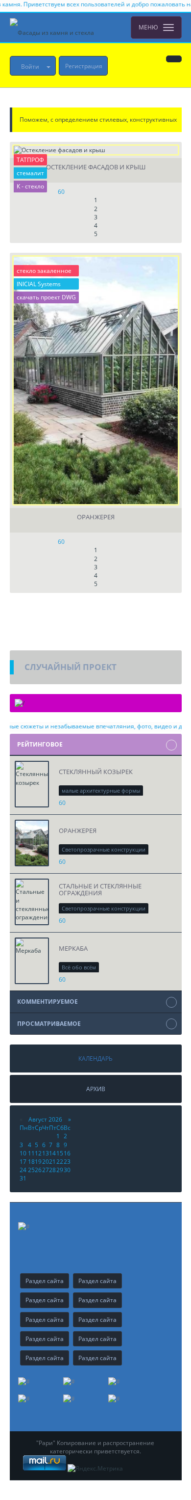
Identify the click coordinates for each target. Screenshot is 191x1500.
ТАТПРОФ (30, 160)
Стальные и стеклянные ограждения (100, 889)
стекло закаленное (44, 271)
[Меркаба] (32, 961)
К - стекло (30, 186)
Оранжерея (96, 517)
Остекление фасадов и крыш (95, 167)
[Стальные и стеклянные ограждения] (32, 902)
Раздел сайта (44, 1281)
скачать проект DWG (46, 297)
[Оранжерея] (95, 380)
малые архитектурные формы (101, 790)
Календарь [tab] (95, 1058)
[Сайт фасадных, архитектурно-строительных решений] (52, 27)
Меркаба (73, 948)
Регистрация (83, 66)
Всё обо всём (79, 967)
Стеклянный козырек (96, 771)
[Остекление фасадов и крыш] (95, 150)
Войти (30, 66)
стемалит (30, 173)
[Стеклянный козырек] (32, 784)
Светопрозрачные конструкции (103, 849)
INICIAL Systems (39, 284)
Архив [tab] (95, 1089)
